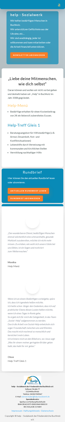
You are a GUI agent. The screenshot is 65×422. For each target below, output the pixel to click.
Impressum (16, 410)
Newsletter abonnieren (29, 55)
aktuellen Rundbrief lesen (28, 191)
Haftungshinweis (32, 410)
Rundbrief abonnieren (25, 198)
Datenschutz (47, 410)
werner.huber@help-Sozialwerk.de (35, 396)
